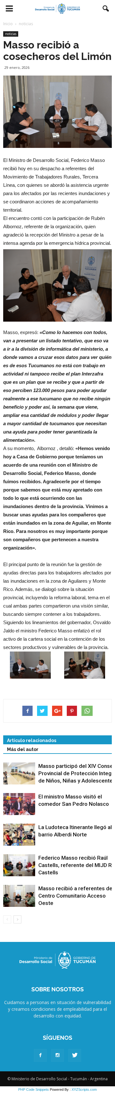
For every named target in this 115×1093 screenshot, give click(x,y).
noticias (10, 34)
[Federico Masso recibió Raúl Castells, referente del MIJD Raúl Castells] (19, 865)
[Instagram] (57, 1055)
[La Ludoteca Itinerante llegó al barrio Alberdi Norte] (19, 835)
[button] (106, 8)
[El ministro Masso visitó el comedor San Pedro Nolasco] (19, 804)
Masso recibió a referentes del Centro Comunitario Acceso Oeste (76, 895)
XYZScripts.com (84, 1089)
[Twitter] (74, 1055)
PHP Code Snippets (33, 1089)
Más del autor (22, 749)
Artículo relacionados (31, 740)
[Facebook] (40, 1055)
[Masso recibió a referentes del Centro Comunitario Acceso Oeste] (19, 896)
